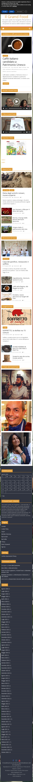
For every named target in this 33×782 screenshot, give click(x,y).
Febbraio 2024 (5, 660)
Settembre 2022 (5, 698)
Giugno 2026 (4, 594)
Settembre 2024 (5, 642)
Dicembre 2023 (5, 665)
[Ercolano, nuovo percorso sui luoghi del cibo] (6, 294)
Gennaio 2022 (5, 714)
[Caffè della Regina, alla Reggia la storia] (6, 286)
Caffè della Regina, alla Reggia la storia (20, 287)
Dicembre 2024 (5, 634)
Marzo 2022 (4, 709)
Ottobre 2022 (4, 696)
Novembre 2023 (5, 668)
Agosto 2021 (4, 726)
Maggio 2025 (4, 622)
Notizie (12, 190)
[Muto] (27, 108)
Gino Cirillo (4, 568)
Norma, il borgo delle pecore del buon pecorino (20, 219)
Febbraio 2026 (5, 604)
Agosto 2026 (4, 589)
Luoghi (4, 327)
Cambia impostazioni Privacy (8, 556)
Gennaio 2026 (5, 606)
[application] (16, 101)
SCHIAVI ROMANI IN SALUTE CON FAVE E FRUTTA (20, 348)
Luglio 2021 (4, 729)
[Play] (3, 108)
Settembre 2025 (5, 617)
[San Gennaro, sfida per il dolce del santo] (6, 209)
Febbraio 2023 (5, 686)
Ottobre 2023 (4, 670)
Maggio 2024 (4, 652)
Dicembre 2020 (5, 747)
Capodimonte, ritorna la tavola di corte (21, 279)
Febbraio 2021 (5, 742)
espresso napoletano (11, 71)
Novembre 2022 (5, 693)
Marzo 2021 (4, 739)
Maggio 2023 (4, 680)
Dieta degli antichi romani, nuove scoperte (14, 194)
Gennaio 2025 (5, 632)
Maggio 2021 (4, 734)
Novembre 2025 (5, 612)
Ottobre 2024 (4, 640)
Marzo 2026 (4, 601)
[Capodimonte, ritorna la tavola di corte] (6, 277)
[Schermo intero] (29, 108)
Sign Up (3, 547)
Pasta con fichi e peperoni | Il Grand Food (12, 570)
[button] (16, 101)
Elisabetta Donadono (6, 575)
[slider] (15, 108)
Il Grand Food (16, 16)
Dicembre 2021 (5, 716)
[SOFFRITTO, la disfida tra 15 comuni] (16, 310)
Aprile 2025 (4, 624)
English (3, 162)
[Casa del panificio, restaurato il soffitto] (16, 241)
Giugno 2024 (4, 650)
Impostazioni (19, 11)
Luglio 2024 (4, 647)
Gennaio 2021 (5, 744)
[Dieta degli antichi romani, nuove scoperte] (16, 173)
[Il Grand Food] (3, 28)
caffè (4, 69)
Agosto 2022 (4, 701)
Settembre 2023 (5, 673)
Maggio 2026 (4, 596)
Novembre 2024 (5, 637)
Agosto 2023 (4, 675)
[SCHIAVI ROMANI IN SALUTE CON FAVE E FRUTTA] (6, 346)
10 (3, 484)
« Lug (2, 496)
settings (15, 6)
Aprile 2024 (4, 655)
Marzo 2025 (4, 627)
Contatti (3, 526)
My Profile (4, 539)
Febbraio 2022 (5, 711)
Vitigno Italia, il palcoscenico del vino (20, 228)
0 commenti (23, 67)
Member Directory (6, 534)
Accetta (4, 11)
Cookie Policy (4, 529)
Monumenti (6, 259)
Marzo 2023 (4, 683)
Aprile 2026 (4, 599)
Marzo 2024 (4, 657)
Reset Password (5, 544)
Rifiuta (11, 11)
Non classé (5, 190)
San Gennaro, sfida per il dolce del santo (21, 210)
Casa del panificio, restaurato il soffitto (16, 263)
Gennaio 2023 (5, 688)
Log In (3, 531)
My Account (4, 536)
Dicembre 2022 (5, 691)
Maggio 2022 (4, 703)
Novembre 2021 (5, 719)
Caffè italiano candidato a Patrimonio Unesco (14, 61)
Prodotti (5, 55)
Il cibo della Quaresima (14, 565)
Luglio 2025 (4, 619)
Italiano (3, 160)
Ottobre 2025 (4, 614)
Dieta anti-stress (13, 568)
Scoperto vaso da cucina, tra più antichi (21, 357)
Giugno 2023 (4, 678)
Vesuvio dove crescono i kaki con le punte (20, 579)
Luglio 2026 (4, 591)
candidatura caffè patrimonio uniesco (14, 69)
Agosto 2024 (4, 645)
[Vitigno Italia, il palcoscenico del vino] (6, 227)
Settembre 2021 (5, 724)
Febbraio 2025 (5, 629)
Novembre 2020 (5, 749)
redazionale (16, 67)
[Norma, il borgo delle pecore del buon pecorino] (6, 217)
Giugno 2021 (4, 732)
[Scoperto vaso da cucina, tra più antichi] (6, 356)
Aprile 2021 (4, 737)
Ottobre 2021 (4, 721)
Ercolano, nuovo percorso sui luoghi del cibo (21, 296)
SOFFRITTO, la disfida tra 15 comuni (14, 331)
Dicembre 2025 (5, 609)
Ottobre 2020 (4, 752)
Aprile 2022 (4, 706)
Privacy (3, 541)
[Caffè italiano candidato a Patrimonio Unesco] (16, 38)
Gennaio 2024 (5, 663)
